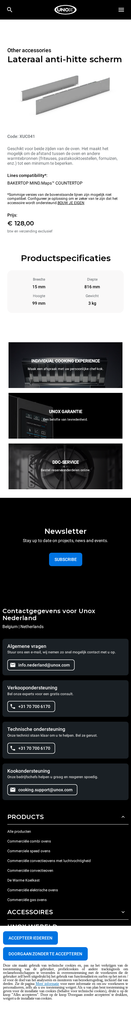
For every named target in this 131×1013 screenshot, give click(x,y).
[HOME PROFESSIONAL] (65, 9)
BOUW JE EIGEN (71, 203)
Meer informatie (47, 984)
